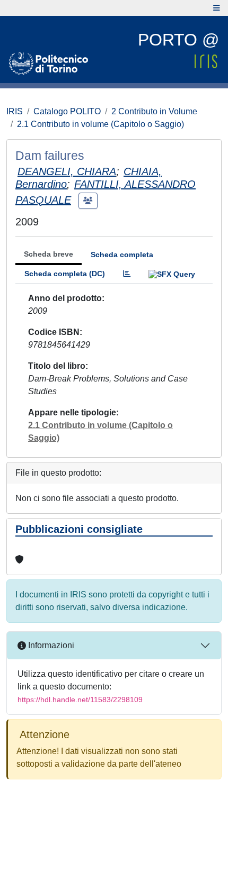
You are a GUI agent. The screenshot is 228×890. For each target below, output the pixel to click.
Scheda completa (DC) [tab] (64, 273)
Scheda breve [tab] (48, 254)
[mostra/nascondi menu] (217, 8)
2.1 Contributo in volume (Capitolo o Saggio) (100, 124)
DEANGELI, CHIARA (66, 171)
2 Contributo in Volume (154, 111)
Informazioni (50, 645)
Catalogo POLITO (67, 111)
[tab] (126, 274)
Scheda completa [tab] (122, 254)
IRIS (14, 111)
